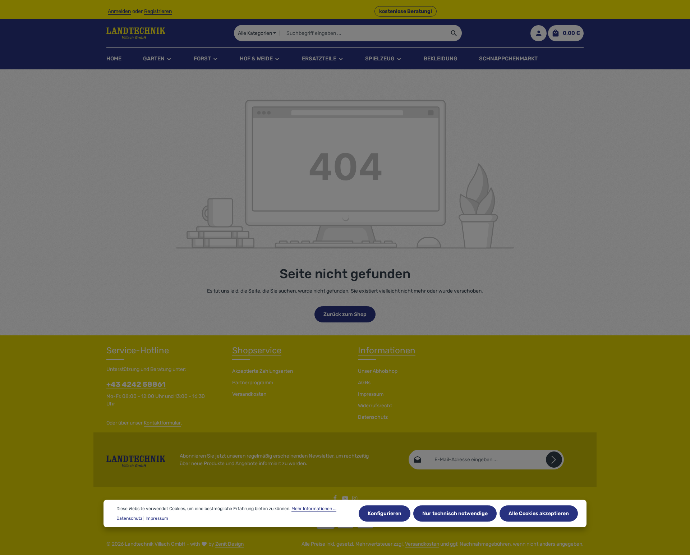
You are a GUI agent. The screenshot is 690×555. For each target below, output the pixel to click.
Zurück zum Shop (345, 314)
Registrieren (158, 11)
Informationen (386, 350)
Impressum (370, 394)
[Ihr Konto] (538, 33)
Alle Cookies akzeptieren (539, 513)
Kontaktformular (162, 423)
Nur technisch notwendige (455, 513)
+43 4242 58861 (136, 384)
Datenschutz (373, 417)
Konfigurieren (384, 513)
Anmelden (119, 11)
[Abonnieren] (554, 459)
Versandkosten (249, 394)
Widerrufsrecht (375, 406)
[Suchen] (454, 33)
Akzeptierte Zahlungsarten (262, 371)
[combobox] (362, 33)
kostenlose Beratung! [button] (405, 11)
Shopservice (256, 350)
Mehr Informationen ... (313, 508)
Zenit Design (229, 544)
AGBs (364, 383)
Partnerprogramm (252, 383)
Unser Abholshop (377, 371)
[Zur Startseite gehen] (135, 33)
